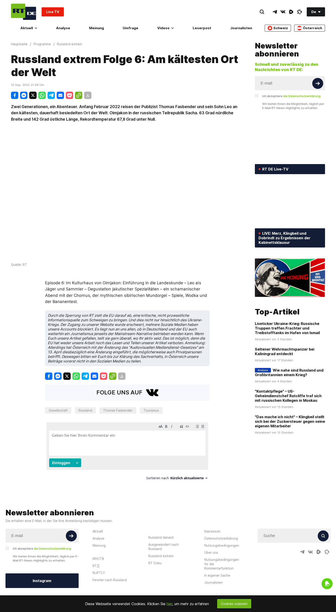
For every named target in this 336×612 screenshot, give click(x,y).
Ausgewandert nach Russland (163, 547)
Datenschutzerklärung (221, 538)
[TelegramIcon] (274, 12)
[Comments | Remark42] (127, 453)
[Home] (23, 12)
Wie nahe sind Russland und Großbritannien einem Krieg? (289, 372)
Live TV (52, 12)
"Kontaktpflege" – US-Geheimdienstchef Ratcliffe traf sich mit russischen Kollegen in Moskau (288, 396)
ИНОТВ (98, 559)
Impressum (212, 531)
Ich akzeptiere (291, 96)
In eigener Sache (217, 575)
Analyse (63, 28)
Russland (85, 410)
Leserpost (202, 28)
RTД (96, 566)
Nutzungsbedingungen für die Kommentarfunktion (221, 564)
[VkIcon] (283, 12)
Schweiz (280, 28)
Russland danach (161, 537)
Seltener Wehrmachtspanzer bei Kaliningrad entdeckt (284, 351)
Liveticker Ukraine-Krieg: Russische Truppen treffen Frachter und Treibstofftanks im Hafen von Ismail (287, 328)
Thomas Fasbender (118, 410)
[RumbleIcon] (291, 12)
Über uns (211, 552)
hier (169, 603)
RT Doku (155, 563)
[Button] (317, 83)
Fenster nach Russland (110, 580)
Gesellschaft (58, 410)
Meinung (96, 28)
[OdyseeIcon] (299, 12)
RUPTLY (99, 573)
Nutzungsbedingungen (221, 545)
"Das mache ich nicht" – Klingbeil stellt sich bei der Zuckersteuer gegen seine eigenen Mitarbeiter (290, 421)
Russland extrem (160, 556)
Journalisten (241, 28)
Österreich (312, 28)
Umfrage (130, 28)
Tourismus (151, 410)
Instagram (42, 580)
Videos (163, 28)
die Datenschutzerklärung (301, 96)
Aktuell (26, 28)
